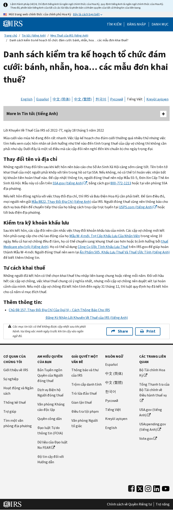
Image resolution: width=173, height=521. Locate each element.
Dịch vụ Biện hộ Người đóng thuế (50, 392)
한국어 (101, 99)
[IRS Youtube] (166, 488)
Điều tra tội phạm (85, 411)
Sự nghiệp (10, 379)
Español (42, 99)
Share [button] (123, 331)
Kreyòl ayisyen (157, 99)
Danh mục (160, 24)
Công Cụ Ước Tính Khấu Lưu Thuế (103, 246)
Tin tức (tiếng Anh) (34, 35)
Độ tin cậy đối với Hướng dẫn (50, 459)
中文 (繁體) (83, 99)
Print (150, 331)
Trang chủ (10, 35)
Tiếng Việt (135, 99)
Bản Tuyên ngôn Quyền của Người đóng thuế (50, 375)
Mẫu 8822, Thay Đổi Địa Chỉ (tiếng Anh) (61, 201)
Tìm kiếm (114, 24)
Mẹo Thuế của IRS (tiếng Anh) (69, 35)
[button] (136, 24)
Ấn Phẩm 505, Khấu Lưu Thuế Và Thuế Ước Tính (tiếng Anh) (125, 252)
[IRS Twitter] (140, 488)
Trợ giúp (9, 411)
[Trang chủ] (13, 23)
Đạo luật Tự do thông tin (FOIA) (50, 430)
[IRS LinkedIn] (156, 488)
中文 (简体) (61, 99)
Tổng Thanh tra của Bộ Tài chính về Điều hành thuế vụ (154, 390)
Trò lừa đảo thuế (84, 393)
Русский (116, 99)
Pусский (111, 400)
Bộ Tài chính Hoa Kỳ (152, 373)
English (26, 99)
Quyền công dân (49, 418)
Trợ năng (163, 504)
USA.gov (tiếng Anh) (150, 412)
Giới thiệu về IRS (15, 370)
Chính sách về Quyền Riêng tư (129, 504)
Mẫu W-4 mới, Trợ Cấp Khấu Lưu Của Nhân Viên (104, 236)
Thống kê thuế (14, 402)
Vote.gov (146, 438)
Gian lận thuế (81, 402)
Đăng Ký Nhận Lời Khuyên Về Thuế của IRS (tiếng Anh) (87, 317)
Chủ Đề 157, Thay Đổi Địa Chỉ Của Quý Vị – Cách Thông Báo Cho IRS (59, 310)
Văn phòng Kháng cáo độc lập (51, 407)
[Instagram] (148, 488)
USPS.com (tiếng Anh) (136, 207)
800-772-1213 (120, 183)
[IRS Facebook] (131, 488)
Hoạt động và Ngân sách (18, 391)
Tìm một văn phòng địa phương (17, 423)
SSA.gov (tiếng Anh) (68, 183)
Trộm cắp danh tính (86, 384)
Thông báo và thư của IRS (84, 373)
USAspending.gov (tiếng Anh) (152, 427)
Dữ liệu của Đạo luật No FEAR (52, 445)
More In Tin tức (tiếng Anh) (32, 113)
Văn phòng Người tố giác (84, 423)
